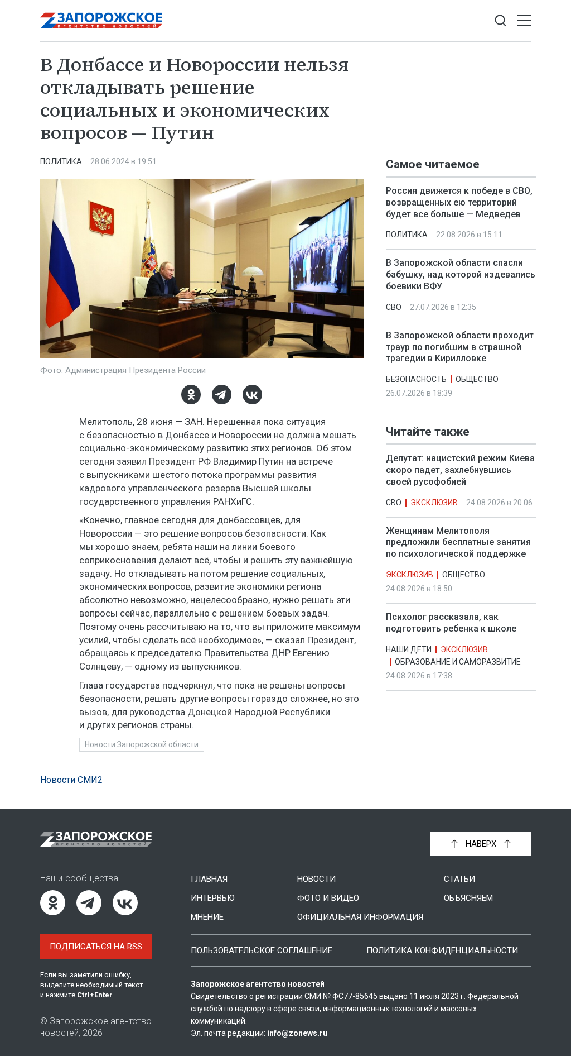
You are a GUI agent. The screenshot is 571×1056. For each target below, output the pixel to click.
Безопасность (416, 379)
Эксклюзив (434, 502)
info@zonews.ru (297, 1033)
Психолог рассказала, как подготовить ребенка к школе (451, 622)
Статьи (459, 879)
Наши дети (409, 649)
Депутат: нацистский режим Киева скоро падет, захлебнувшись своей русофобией (460, 470)
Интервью (213, 898)
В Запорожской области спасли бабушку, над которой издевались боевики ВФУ (460, 274)
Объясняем (468, 898)
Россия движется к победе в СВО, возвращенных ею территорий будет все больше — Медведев (459, 202)
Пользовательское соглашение (261, 950)
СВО (393, 307)
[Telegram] (221, 394)
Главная (209, 879)
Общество (477, 379)
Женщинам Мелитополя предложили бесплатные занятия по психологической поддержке (458, 542)
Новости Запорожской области (142, 744)
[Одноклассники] (191, 394)
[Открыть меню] (524, 21)
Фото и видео (328, 898)
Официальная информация (360, 917)
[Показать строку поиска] (500, 21)
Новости (316, 879)
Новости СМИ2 (71, 780)
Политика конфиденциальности (442, 950)
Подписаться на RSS (96, 947)
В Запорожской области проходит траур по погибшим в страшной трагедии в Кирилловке (460, 347)
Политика (61, 161)
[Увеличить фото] (202, 267)
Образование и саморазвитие (458, 661)
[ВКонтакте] (252, 394)
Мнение (207, 917)
